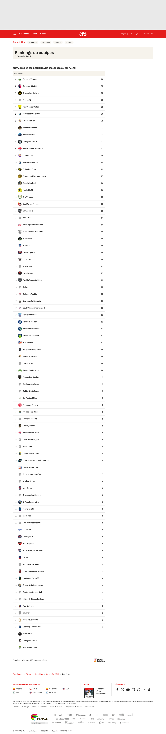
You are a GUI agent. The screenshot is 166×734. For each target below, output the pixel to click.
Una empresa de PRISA (39, 717)
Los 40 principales (69, 714)
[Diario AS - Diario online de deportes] (83, 34)
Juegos (123, 34)
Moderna (70, 722)
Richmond (57, 722)
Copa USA (18, 42)
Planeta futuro (111, 719)
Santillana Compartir (94, 714)
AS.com (114, 714)
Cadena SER (106, 714)
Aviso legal (25, 707)
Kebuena (121, 719)
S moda (101, 722)
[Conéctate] (137, 33)
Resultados (24, 34)
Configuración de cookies (73, 707)
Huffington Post (62, 719)
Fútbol (34, 34)
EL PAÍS (58, 714)
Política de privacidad (39, 707)
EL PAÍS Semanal (101, 719)
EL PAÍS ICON (91, 722)
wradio (74, 719)
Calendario (46, 42)
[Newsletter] (130, 33)
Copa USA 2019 (52, 674)
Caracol (130, 714)
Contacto (16, 707)
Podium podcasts (81, 722)
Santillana (81, 714)
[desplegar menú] (14, 34)
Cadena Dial (92, 719)
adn (121, 714)
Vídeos (43, 34)
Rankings (58, 42)
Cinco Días (83, 719)
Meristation (124, 722)
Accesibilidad (89, 707)
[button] (39, 723)
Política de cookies (55, 707)
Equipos (69, 42)
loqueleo (112, 722)
